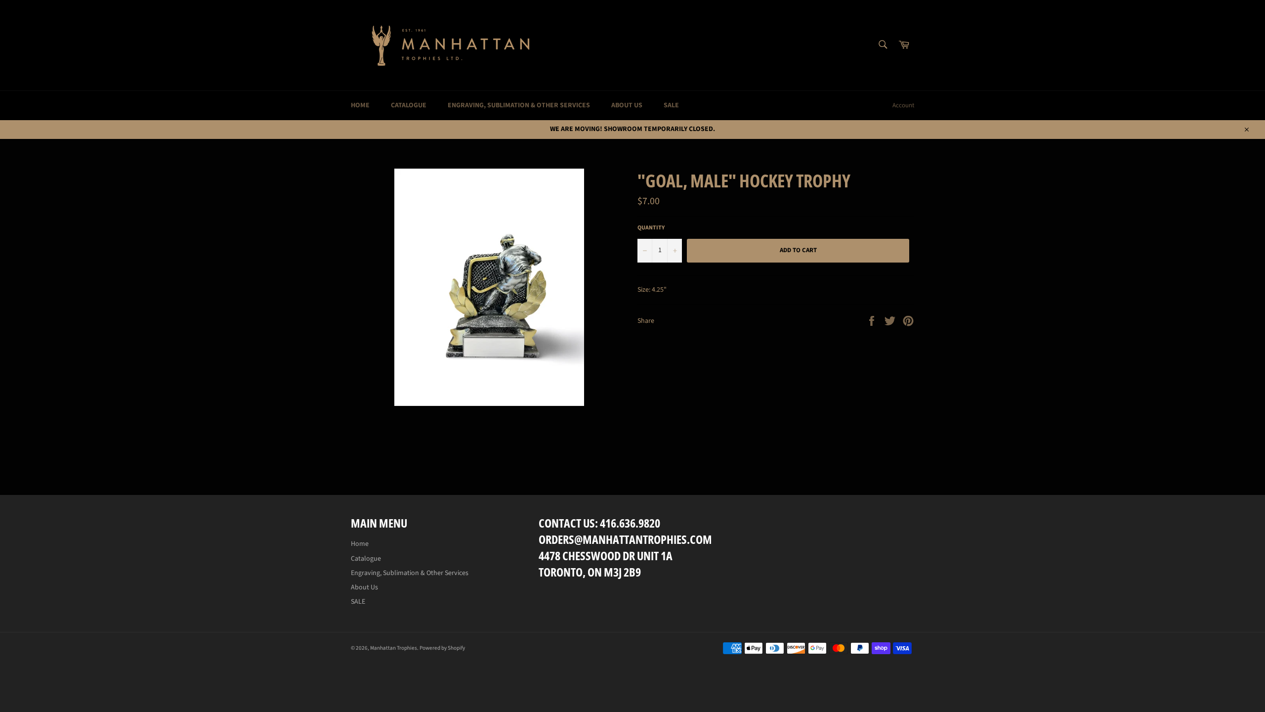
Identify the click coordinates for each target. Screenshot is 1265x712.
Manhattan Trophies (393, 648)
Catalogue (408, 105)
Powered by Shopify (442, 648)
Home (360, 105)
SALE (671, 105)
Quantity (651, 228)
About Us (626, 105)
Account (903, 105)
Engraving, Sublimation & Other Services (519, 105)
